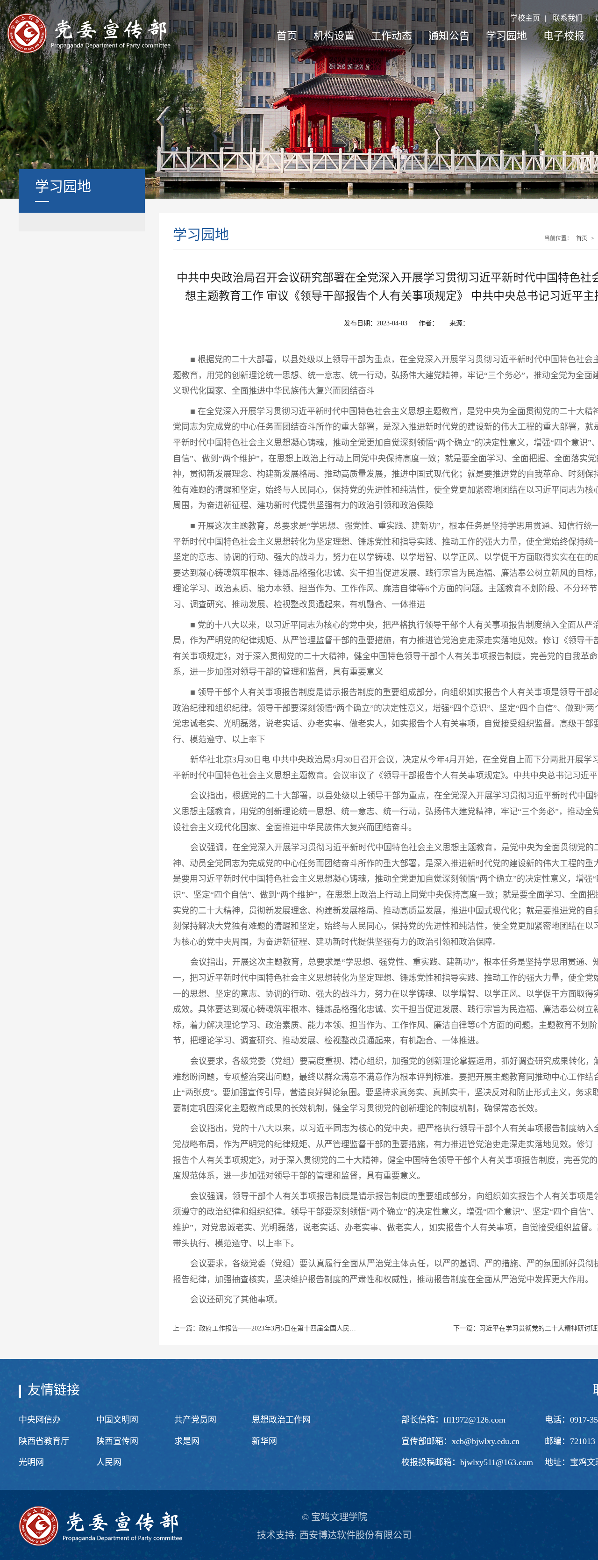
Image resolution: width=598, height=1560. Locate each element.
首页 (287, 36)
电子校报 (563, 36)
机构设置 (334, 36)
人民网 (108, 1462)
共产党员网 (195, 1419)
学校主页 (525, 18)
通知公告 (449, 36)
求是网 (186, 1441)
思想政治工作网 (281, 1419)
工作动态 (391, 36)
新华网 (264, 1441)
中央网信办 (40, 1419)
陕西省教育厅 (44, 1441)
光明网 (31, 1462)
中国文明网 (117, 1419)
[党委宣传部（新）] (89, 32)
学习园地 (506, 36)
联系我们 (568, 18)
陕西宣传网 (117, 1441)
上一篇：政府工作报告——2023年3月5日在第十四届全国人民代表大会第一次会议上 (266, 1328)
